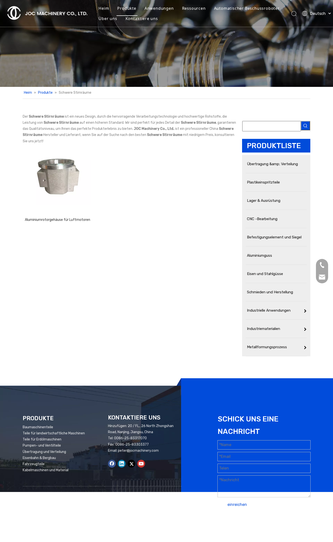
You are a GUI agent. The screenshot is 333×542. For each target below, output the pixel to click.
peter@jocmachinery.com (138, 451)
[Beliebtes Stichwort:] (305, 125)
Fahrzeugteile (34, 464)
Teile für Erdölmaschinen (42, 439)
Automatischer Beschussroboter (247, 8)
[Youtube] (141, 464)
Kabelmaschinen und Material (46, 470)
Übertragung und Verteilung (44, 452)
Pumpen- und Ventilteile (42, 445)
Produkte (126, 8)
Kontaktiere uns (142, 18)
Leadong (300, 524)
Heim (103, 8)
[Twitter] (131, 464)
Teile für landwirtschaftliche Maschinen (54, 433)
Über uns (107, 18)
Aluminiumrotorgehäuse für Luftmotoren (57, 220)
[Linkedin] (122, 464)
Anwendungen (159, 8)
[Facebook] (112, 464)
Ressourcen (194, 8)
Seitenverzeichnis (252, 524)
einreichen (237, 504)
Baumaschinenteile (38, 427)
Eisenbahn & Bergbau (39, 458)
